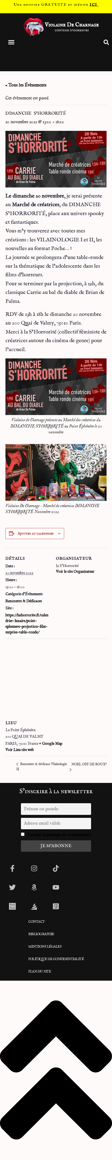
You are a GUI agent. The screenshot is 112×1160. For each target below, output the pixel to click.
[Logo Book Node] (12, 906)
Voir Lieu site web (19, 749)
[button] (11, 42)
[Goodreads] (56, 906)
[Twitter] (12, 887)
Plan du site (39, 972)
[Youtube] (56, 887)
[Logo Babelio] (34, 906)
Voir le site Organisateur (75, 571)
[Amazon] (34, 887)
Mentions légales (44, 947)
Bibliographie (41, 934)
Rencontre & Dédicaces (23, 601)
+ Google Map (50, 743)
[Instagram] (34, 868)
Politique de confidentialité (56, 959)
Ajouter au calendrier (36, 533)
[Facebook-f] (12, 868)
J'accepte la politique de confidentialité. (59, 834)
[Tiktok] (56, 868)
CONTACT (36, 922)
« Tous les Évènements (25, 85)
